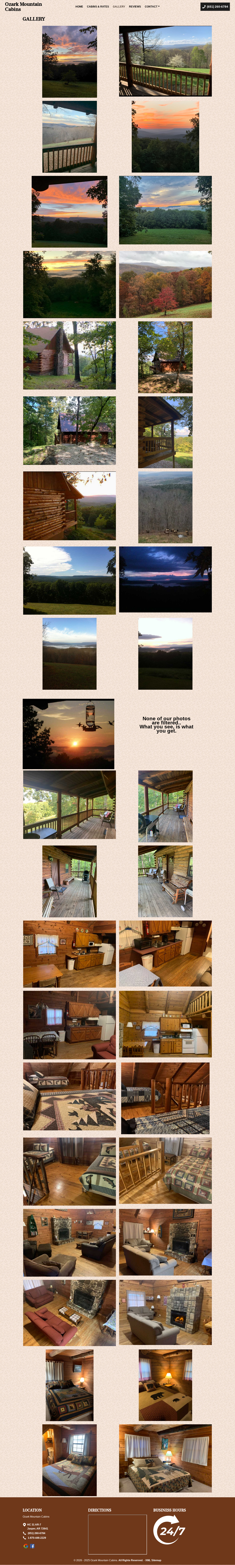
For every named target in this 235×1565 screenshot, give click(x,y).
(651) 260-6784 (36, 1533)
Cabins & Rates (98, 6)
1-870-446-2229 (36, 1537)
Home (79, 6)
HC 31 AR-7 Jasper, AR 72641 (37, 1526)
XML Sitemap (153, 1560)
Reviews (135, 6)
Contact (151, 6)
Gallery (119, 6)
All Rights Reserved (130, 1560)
